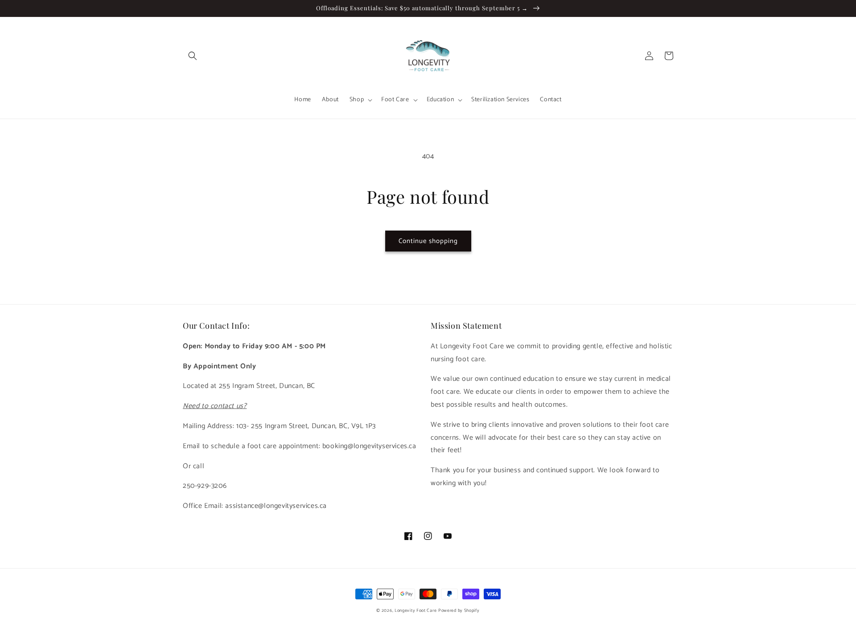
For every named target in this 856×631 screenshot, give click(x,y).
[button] (192, 56)
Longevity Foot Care (415, 610)
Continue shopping (428, 241)
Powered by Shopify (459, 610)
